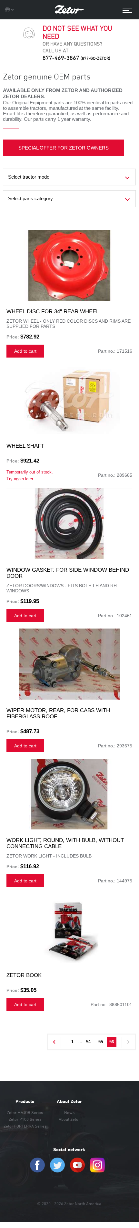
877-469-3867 (76, 57)
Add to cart (25, 351)
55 (100, 1041)
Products (25, 1101)
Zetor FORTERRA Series (25, 1126)
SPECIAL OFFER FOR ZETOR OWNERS (63, 148)
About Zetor (69, 1101)
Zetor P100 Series (25, 1119)
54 (88, 1041)
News (69, 1112)
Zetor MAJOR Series (25, 1112)
